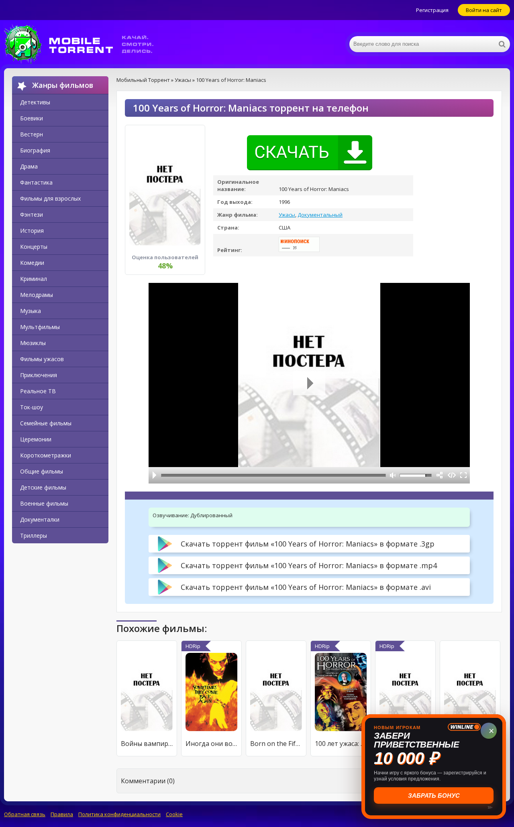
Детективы (35, 102)
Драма (29, 166)
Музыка (30, 311)
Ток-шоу (31, 407)
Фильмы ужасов (42, 359)
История (32, 230)
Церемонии (35, 439)
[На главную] (84, 44)
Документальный (320, 214)
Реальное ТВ (38, 391)
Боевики (31, 118)
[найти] (502, 44)
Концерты (33, 246)
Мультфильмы (40, 327)
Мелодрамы (36, 295)
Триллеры (33, 535)
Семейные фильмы (45, 423)
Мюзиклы (33, 343)
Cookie (174, 814)
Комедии (32, 262)
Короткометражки (45, 455)
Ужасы (287, 214)
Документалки (39, 519)
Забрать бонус (434, 795)
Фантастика (36, 182)
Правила (62, 814)
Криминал (33, 278)
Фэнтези (31, 214)
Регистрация (432, 10)
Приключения (38, 375)
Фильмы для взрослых (50, 198)
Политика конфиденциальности (119, 814)
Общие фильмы (41, 471)
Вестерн (31, 134)
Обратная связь (24, 814)
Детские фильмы (43, 487)
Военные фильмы (44, 503)
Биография (35, 150)
